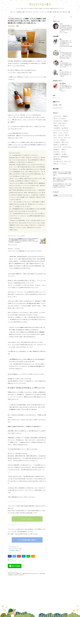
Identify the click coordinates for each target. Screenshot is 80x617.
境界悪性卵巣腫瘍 (64, 156)
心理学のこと (63, 142)
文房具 (66, 135)
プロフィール (12, 12)
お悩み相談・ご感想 (20, 12)
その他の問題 (56, 128)
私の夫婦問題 (56, 154)
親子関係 (65, 120)
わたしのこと (56, 116)
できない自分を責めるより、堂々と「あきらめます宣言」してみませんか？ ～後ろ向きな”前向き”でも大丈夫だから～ (62, 185)
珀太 (54, 135)
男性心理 (55, 144)
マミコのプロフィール (14, 546)
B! (23, 556)
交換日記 (55, 163)
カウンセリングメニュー (58, 108)
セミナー (55, 140)
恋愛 (54, 118)
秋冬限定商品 (37, 115)
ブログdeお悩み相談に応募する (27, 540)
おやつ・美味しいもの (57, 161)
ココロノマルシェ (11, 26)
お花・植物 (63, 154)
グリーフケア (35, 12)
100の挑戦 (62, 140)
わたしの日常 (61, 118)
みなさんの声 (56, 151)
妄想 (69, 12)
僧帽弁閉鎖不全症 (57, 159)
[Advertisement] (27, 586)
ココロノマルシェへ (27, 519)
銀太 (54, 132)
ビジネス (62, 151)
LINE (28, 556)
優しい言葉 (64, 128)
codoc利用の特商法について (13, 611)
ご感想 (17, 26)
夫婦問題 (64, 116)
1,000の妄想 (56, 142)
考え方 (61, 125)
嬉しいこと (66, 161)
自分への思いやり (63, 12)
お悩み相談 (55, 149)
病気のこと (55, 156)
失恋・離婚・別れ (63, 144)
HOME (9, 572)
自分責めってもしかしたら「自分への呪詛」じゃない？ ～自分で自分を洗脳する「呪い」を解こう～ (62, 173)
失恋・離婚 (49, 12)
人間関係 (55, 125)
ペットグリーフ (43, 12)
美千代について (63, 90)
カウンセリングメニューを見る (16, 548)
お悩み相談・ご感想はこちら (15, 550)
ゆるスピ (59, 137)
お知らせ (59, 135)
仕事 (54, 123)
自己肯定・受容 (56, 12)
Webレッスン (66, 137)
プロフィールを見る (63, 32)
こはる (65, 132)
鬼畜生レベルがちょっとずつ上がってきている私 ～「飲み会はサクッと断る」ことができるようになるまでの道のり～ (62, 179)
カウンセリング (29, 12)
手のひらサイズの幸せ (12, 609)
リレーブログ (62, 163)
